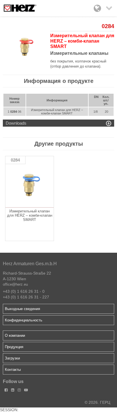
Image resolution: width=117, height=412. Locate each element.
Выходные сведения (22, 309)
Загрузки (12, 358)
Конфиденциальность (23, 320)
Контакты (13, 369)
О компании (15, 335)
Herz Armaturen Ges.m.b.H (30, 263)
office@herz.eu (15, 284)
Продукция (14, 347)
